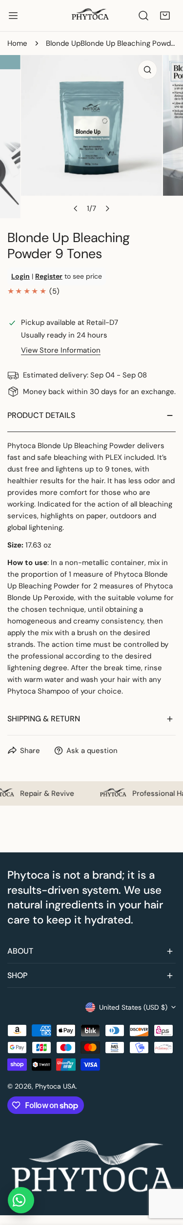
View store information (61, 350)
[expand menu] (13, 15)
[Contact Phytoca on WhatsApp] (21, 1200)
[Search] (143, 15)
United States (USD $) (133, 1007)
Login (20, 276)
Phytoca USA (55, 1086)
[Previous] (75, 208)
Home (17, 43)
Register (48, 276)
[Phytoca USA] (91, 15)
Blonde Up (63, 43)
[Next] (107, 208)
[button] (165, 15)
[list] (91, 136)
